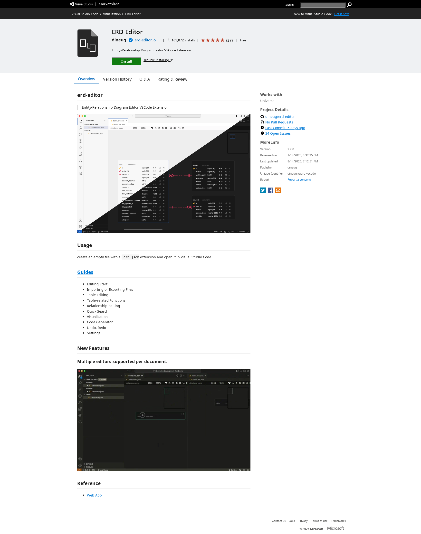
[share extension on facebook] (271, 191)
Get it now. (341, 14)
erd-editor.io (145, 39)
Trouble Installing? (157, 59)
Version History (117, 79)
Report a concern (299, 180)
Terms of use (319, 521)
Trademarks (338, 521)
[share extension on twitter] (263, 191)
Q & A (144, 79)
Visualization (112, 14)
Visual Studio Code (85, 14)
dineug (119, 40)
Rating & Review (172, 79)
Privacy (303, 521)
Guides (85, 272)
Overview (86, 79)
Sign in (290, 4)
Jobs (292, 521)
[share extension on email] (278, 191)
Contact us (279, 521)
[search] (349, 4)
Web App (94, 495)
